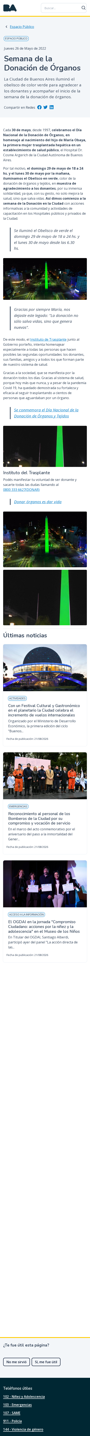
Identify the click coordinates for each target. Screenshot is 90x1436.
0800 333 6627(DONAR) (21, 489)
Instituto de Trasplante (48, 339)
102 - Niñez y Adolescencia (24, 1396)
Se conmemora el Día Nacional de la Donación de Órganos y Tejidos (46, 413)
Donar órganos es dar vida (38, 501)
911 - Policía (12, 1421)
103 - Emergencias (17, 1404)
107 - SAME (11, 1413)
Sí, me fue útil (46, 1362)
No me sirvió (16, 1362)
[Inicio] (10, 7)
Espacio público (16, 38)
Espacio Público (22, 26)
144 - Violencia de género (23, 1429)
